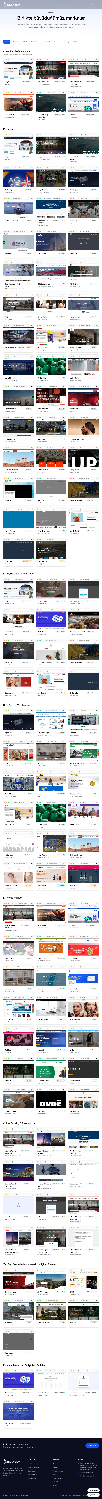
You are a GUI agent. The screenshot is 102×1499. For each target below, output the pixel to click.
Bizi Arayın (94, 1495)
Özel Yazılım (32, 1471)
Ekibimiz (55, 1482)
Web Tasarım (32, 1464)
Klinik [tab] (25, 42)
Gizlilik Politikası (66, 1496)
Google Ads (32, 1478)
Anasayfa (56, 1464)
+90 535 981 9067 (86, 1473)
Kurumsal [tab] (16, 42)
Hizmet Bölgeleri (58, 1478)
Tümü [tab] (7, 42)
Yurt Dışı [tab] (66, 42)
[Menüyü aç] (97, 5)
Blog (54, 1474)
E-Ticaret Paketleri (34, 1467)
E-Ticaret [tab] (46, 42)
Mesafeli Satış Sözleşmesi (81, 1496)
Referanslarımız (58, 1471)
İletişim (55, 1485)
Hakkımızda (56, 1467)
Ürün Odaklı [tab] (35, 42)
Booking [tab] (57, 42)
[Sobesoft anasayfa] (12, 4)
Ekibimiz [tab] (76, 42)
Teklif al (91, 1445)
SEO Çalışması (32, 1474)
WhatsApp (95, 1490)
